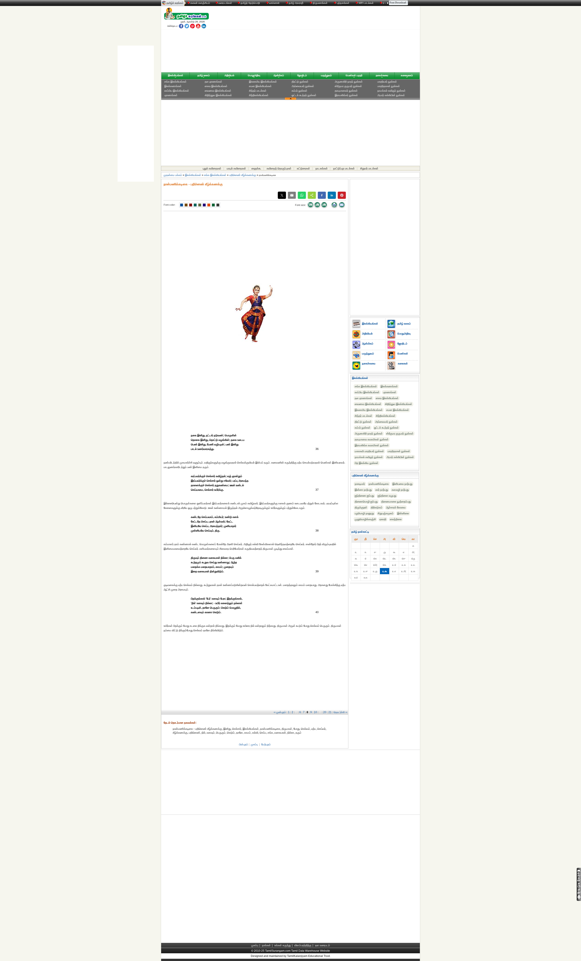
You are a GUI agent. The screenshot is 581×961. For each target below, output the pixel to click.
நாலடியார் (360, 483)
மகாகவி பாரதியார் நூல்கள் (369, 451)
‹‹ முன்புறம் (280, 712)
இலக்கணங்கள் (173, 86)
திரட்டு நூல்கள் (300, 81)
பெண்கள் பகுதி (354, 75)
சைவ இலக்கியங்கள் (216, 86)
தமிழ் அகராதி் (296, 3)
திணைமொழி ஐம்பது (366, 501)
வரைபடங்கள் (225, 3)
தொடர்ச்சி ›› (340, 712)
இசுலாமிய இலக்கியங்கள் (263, 81)
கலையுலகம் (407, 75)
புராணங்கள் (170, 95)
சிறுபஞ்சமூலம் (386, 513)
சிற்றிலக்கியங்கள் (258, 95)
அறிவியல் (229, 75)
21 (330, 712)
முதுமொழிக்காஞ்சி (365, 519)
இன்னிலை (403, 513)
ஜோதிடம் (302, 75)
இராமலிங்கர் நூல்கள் (346, 95)
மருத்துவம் (326, 75)
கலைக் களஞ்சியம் (200, 3)
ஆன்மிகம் (278, 75)
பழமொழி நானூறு (364, 513)
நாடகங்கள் (321, 168)
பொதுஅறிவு (254, 75)
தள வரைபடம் (322, 945)
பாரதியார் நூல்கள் (387, 81)
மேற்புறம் (266, 744)
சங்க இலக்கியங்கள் (175, 81)
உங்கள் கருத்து (282, 945)
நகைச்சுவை (382, 75)
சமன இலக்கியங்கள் (260, 86)
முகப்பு (254, 744)
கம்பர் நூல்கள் (299, 90)
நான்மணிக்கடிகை (379, 483)
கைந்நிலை (396, 519)
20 (324, 712)
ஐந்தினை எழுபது (387, 495)
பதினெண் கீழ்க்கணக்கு (242, 175)
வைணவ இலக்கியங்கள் (218, 90)
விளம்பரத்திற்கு (302, 945)
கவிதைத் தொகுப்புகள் (279, 168)
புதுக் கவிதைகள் (212, 168)
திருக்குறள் (361, 507)
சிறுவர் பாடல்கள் (369, 168)
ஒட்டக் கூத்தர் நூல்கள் (304, 95)
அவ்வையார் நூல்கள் (303, 86)
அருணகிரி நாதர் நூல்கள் (349, 81)
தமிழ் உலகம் (203, 75)
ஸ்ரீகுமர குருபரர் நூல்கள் (348, 86)
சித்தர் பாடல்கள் (257, 90)
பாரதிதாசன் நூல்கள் (388, 86)
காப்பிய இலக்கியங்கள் (176, 90)
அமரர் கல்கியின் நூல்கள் (391, 95)
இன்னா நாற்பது (363, 489)
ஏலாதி (382, 519)
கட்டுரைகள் (303, 168)
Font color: (169, 204)
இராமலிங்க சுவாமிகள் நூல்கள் (372, 445)
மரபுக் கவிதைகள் (236, 168)
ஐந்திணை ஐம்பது (364, 495)
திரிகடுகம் (376, 507)
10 (315, 712)
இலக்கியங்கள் (175, 75)
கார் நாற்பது (381, 489)
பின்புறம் (243, 744)
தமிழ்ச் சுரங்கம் (175, 3)
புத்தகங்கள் (343, 3)
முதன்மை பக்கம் (173, 175)
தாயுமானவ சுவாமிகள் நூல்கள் (372, 439)
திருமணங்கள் (320, 3)
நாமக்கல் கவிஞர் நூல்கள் (391, 90)
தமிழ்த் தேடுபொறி (250, 3)
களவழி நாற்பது (400, 489)
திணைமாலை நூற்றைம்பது (396, 501)
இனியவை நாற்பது (402, 483)
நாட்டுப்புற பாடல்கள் (344, 168)
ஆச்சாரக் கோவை (396, 507)
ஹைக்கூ (256, 168)
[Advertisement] (333, 40)
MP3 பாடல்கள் (366, 3)
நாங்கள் (266, 945)
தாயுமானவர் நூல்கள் (346, 90)
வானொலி (274, 3)
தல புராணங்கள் (213, 81)
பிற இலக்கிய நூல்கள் (366, 463)
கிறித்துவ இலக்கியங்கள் (218, 95)
